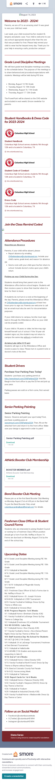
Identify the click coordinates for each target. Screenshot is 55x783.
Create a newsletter (14, 776)
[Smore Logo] (16, 4)
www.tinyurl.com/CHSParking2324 (19, 423)
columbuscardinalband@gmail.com (19, 507)
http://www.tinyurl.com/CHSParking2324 (21, 379)
